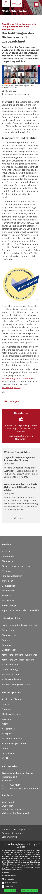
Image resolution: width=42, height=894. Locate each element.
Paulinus (7, 795)
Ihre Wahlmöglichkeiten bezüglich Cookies (21, 845)
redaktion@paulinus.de (18, 813)
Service (6, 544)
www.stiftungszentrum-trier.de (17, 378)
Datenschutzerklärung (12, 870)
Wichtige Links (11, 618)
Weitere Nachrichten (17, 452)
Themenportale (11, 692)
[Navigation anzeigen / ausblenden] (36, 4)
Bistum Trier (9, 766)
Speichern (10, 890)
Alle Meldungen (11, 401)
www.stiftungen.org (11, 387)
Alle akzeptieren (29, 890)
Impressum (5, 872)
